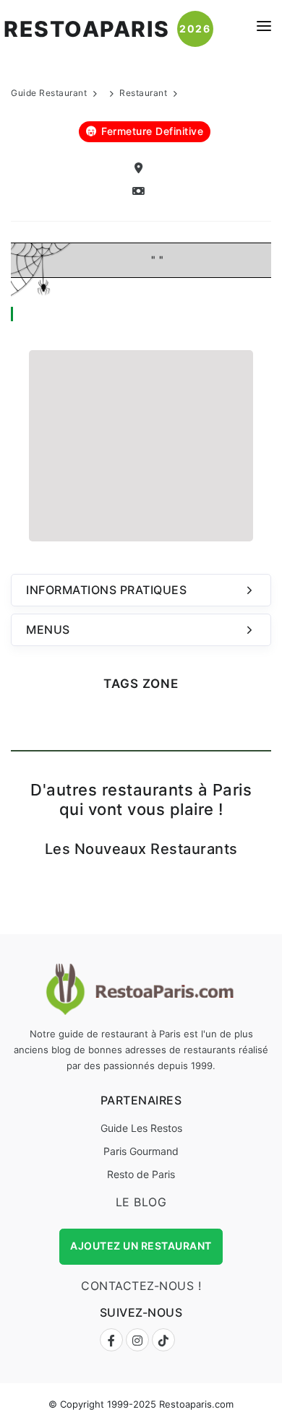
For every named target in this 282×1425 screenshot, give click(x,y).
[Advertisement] (141, 444)
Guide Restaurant (49, 92)
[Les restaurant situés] (141, 168)
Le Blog (141, 1202)
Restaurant (143, 92)
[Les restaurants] (141, 192)
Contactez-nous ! (141, 1285)
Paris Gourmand (141, 1151)
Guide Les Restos (141, 1128)
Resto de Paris (141, 1174)
